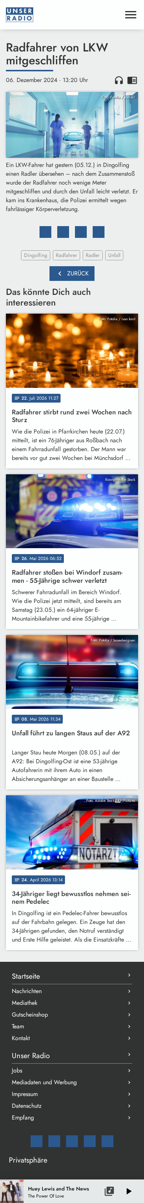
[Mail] (36, 1141)
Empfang (23, 1117)
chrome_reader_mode (132, 80)
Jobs (17, 1070)
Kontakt (21, 1038)
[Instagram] (72, 1141)
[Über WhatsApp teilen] (81, 232)
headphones (119, 80)
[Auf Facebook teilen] (45, 232)
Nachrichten (27, 991)
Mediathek (24, 1003)
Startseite (26, 976)
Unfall (114, 255)
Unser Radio (31, 1055)
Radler (93, 255)
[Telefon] (90, 1141)
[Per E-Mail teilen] (98, 232)
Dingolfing (35, 255)
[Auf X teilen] (63, 232)
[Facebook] (54, 1141)
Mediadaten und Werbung (44, 1082)
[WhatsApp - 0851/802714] (107, 1141)
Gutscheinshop (30, 1014)
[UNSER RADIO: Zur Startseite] (63, 14)
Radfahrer (66, 255)
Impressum (25, 1094)
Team (18, 1026)
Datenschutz (26, 1106)
